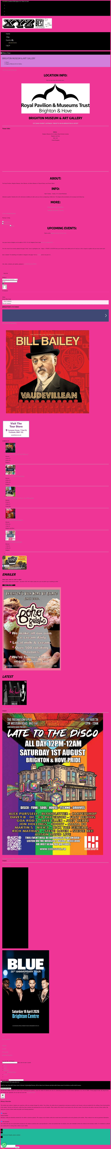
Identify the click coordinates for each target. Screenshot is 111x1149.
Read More (32, 1092)
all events (8, 553)
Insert (17, 1147)
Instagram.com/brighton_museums (55, 210)
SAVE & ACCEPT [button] (5, 1127)
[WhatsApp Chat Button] (4, 1145)
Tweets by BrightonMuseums (9, 213)
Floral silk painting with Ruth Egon (14, 542)
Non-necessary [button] (4, 1119)
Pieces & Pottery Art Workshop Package (15, 476)
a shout (39, 254)
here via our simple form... (47, 242)
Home (5, 1065)
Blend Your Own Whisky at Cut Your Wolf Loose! (17, 454)
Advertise (4, 1045)
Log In (5, 1074)
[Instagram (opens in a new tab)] (6, 11)
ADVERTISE (5, 1)
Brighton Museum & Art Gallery (14, 64)
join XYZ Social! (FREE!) (30, 264)
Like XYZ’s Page (6, 865)
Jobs (3, 1036)
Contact (4, 1048)
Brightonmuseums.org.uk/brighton (55, 207)
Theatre (9, 710)
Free (8, 860)
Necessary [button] (3, 1111)
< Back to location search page (9, 70)
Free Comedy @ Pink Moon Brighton (14, 520)
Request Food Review (7, 1055)
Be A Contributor (6, 1039)
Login (3, 275)
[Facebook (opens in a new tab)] (6, 8)
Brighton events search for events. (58, 233)
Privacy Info (5, 1052)
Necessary (5, 1113)
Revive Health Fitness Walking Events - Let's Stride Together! (20, 498)
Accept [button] (28, 1092)
